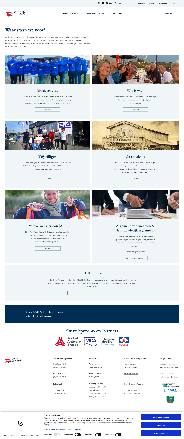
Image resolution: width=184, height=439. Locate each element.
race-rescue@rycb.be (132, 393)
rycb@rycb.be (94, 377)
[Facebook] (103, 3)
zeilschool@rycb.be (60, 393)
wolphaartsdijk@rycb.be (169, 377)
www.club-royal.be (131, 374)
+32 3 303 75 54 (59, 373)
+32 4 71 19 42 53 (60, 390)
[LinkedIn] (110, 3)
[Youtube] (106, 3)
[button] (72, 13)
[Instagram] (99, 3)
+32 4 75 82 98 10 (131, 390)
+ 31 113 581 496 (166, 374)
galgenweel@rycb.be (60, 377)
